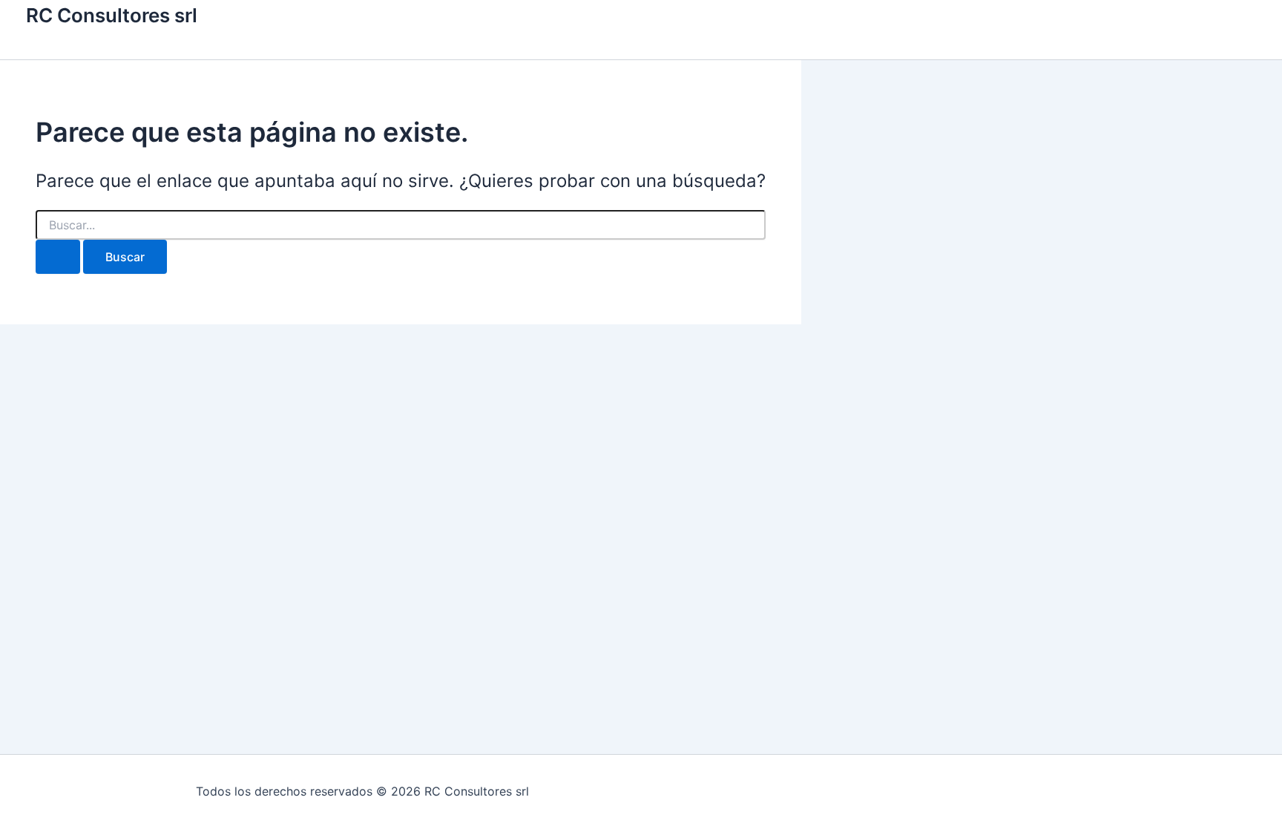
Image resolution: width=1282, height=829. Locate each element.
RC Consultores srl (111, 15)
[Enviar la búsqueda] (58, 257)
